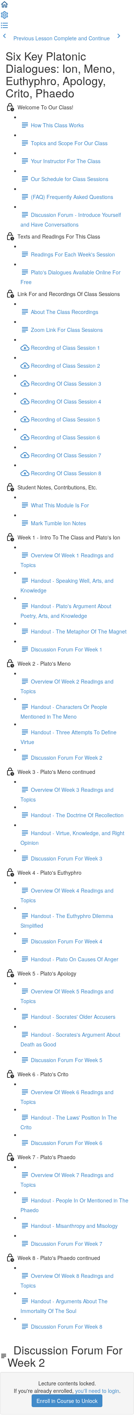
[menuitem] (4, 17)
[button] (4, 6)
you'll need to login (97, 1390)
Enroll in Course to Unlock (67, 1400)
